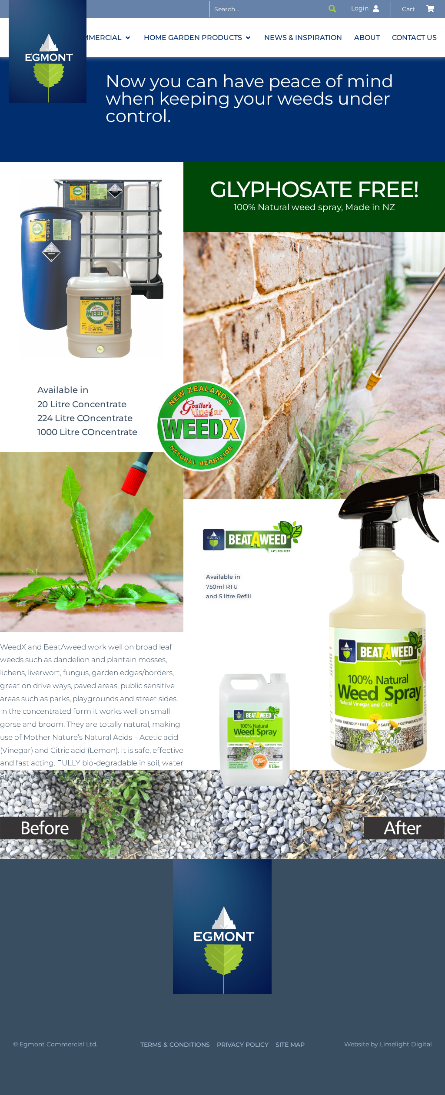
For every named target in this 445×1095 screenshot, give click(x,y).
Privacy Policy (243, 1045)
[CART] (418, 9)
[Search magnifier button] (332, 8)
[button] (102, 37)
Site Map (290, 1045)
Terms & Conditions (175, 1045)
